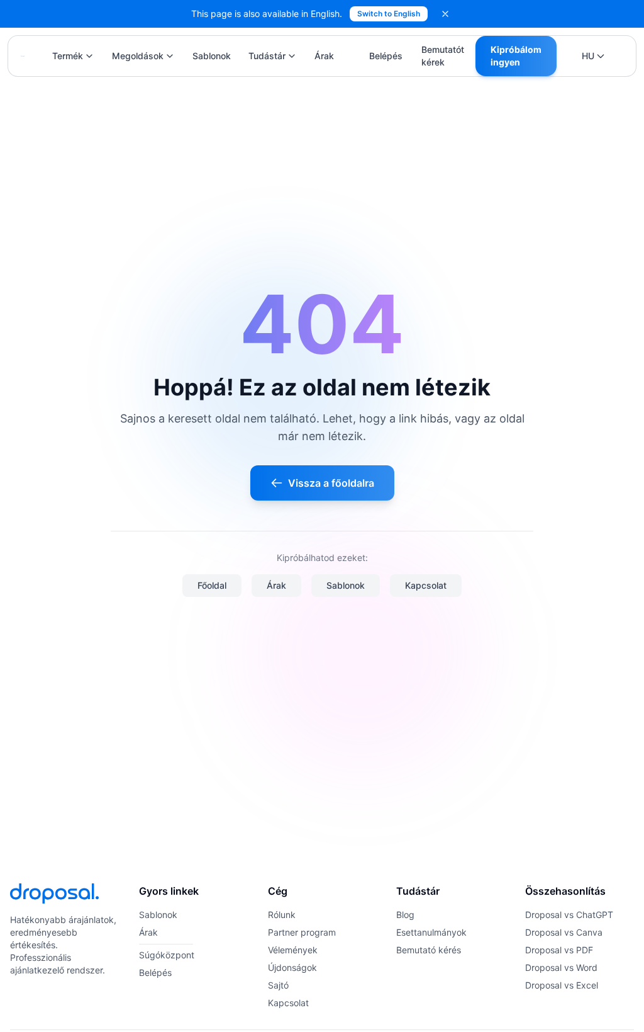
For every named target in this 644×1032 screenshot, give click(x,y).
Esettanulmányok (431, 932)
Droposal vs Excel (561, 985)
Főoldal (211, 585)
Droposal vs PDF (559, 949)
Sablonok (211, 55)
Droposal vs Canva (563, 932)
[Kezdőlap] (23, 56)
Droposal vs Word (561, 967)
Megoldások (138, 55)
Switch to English (388, 13)
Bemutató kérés (428, 949)
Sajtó (278, 985)
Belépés (385, 55)
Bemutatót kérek (442, 55)
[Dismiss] (445, 13)
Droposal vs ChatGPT (569, 914)
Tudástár (267, 55)
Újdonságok (292, 967)
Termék (67, 55)
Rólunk (282, 914)
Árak (324, 55)
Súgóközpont (166, 955)
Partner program (302, 932)
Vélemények (293, 949)
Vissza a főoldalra (331, 483)
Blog (405, 914)
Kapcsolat (426, 585)
